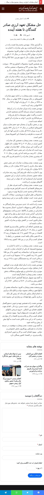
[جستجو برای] (41, 9)
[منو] (3, 9)
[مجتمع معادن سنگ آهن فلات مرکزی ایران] (28, 8)
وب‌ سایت (39, 454)
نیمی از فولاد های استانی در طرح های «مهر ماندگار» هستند (11, 356)
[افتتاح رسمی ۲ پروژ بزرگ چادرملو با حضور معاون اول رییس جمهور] (11, 370)
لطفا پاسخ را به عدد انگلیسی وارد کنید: (29, 463)
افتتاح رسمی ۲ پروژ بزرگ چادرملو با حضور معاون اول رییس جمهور (12, 380)
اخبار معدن (19, 19)
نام (40, 435)
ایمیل (39, 444)
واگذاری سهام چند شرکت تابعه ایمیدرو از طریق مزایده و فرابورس (33, 368)
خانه (25, 19)
